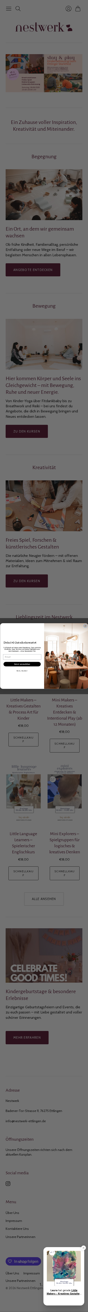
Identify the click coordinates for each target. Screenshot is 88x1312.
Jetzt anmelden (22, 664)
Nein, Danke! (21, 671)
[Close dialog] (85, 626)
